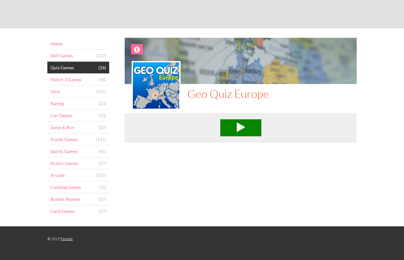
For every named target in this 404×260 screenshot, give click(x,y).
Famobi (67, 238)
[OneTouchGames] (202, 14)
